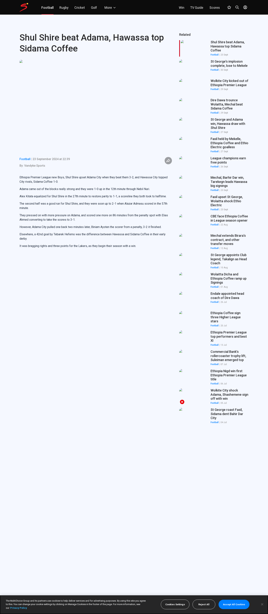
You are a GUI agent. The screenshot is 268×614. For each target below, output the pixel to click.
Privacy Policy (18, 608)
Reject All (203, 604)
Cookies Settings (175, 604)
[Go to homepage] (24, 7)
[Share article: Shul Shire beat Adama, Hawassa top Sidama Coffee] (168, 160)
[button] (213, 68)
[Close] (262, 604)
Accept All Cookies (234, 604)
